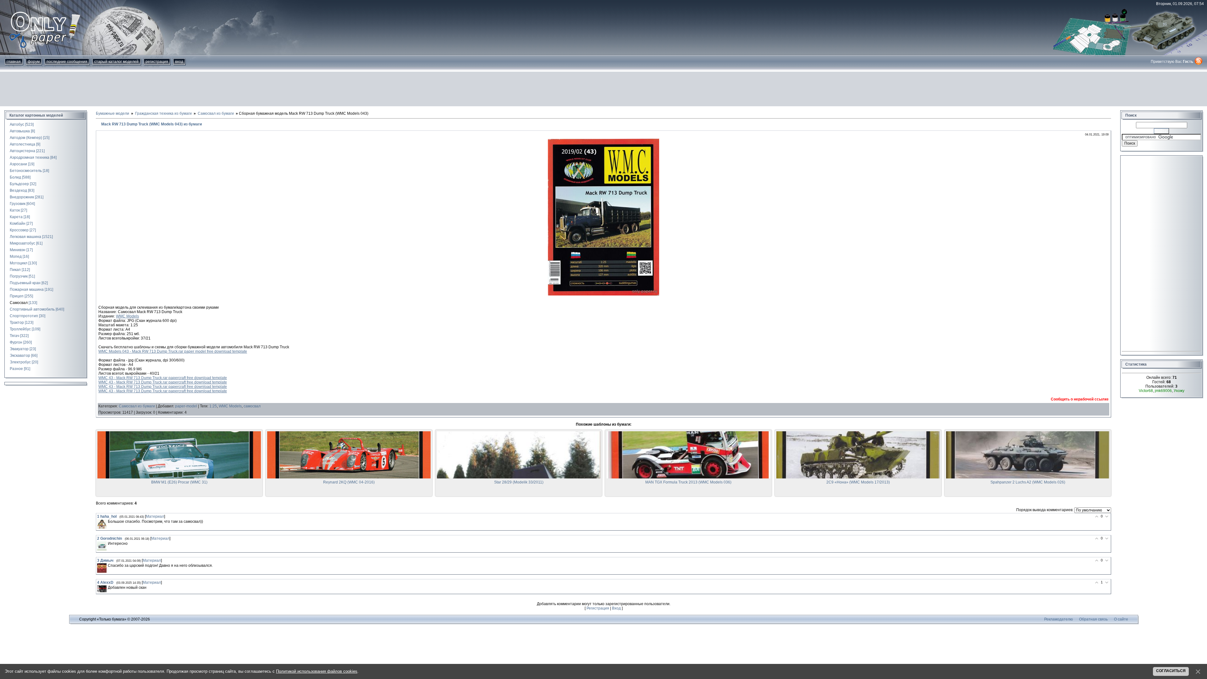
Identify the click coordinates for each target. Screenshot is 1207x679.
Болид (15, 177)
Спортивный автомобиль (32, 309)
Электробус (20, 362)
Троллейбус (20, 329)
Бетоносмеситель (26, 170)
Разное (16, 369)
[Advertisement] (603, 89)
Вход (179, 61)
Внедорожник (22, 197)
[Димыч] (102, 568)
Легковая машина (25, 237)
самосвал (252, 406)
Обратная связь (1093, 619)
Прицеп (17, 296)
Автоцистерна (22, 151)
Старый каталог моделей (116, 61)
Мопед (16, 256)
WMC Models (127, 316)
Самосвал (19, 303)
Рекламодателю (1058, 619)
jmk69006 (1163, 391)
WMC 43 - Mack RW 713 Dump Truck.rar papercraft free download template (162, 378)
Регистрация (157, 61)
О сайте (1121, 619)
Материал (155, 516)
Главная (14, 61)
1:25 (213, 406)
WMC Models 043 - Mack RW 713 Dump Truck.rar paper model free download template (172, 351)
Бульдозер (19, 184)
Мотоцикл (18, 263)
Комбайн (17, 223)
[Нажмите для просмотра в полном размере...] (603, 294)
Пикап (15, 270)
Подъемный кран (25, 283)
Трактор (17, 322)
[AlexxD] (102, 589)
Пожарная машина (27, 289)
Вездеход (18, 190)
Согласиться (1171, 671)
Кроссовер (19, 230)
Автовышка (20, 131)
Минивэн (17, 250)
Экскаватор (20, 355)
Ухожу (1179, 391)
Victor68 (1146, 391)
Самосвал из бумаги (137, 406)
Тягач (14, 336)
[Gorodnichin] (102, 546)
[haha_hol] (102, 524)
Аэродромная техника (29, 157)
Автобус (17, 124)
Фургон (16, 342)
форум (34, 61)
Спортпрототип (24, 316)
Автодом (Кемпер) (26, 137)
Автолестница (22, 144)
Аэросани (18, 164)
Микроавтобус (22, 243)
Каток (15, 210)
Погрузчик (19, 276)
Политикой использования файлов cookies (316, 671)
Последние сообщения (67, 61)
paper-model (186, 406)
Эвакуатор (19, 349)
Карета (16, 217)
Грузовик (17, 203)
